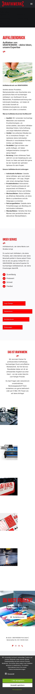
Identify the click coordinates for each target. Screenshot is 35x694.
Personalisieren (17, 689)
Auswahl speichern (17, 685)
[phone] (22, 645)
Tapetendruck (4, 15)
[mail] (19, 645)
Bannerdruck (21, 15)
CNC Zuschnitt (4, 21)
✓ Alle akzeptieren (17, 680)
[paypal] (12, 645)
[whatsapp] (16, 645)
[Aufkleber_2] (17, 63)
